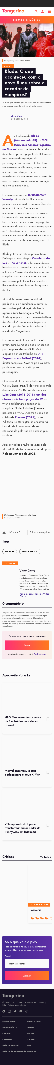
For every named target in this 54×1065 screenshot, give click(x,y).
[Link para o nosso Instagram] (9, 1011)
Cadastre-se (40, 654)
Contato (6, 1033)
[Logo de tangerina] (13, 11)
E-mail (7, 956)
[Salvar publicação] (47, 719)
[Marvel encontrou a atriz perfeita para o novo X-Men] (27, 751)
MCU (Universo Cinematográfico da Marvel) (26, 144)
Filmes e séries (34, 1021)
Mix (29, 1045)
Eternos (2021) (25, 417)
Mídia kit (31, 1051)
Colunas (31, 1039)
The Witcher (18, 263)
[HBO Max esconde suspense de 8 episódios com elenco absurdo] (27, 698)
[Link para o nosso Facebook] (3, 1011)
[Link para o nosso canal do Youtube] (21, 1011)
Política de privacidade (14, 1051)
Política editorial (10, 1045)
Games (30, 1027)
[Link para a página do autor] (6, 117)
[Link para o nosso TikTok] (26, 1011)
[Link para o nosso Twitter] (15, 1011)
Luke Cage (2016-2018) (18, 395)
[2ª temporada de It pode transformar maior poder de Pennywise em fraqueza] (27, 804)
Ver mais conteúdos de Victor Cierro (34, 595)
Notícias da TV (9, 1027)
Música (30, 1033)
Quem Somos (9, 1021)
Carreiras (7, 1039)
